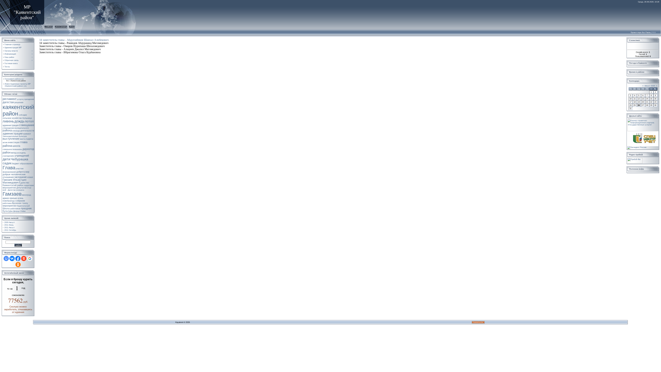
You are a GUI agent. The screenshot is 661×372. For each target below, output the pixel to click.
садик (7, 163)
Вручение (17, 203)
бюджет (15, 163)
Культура (23, 136)
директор (28, 149)
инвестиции (13, 142)
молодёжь (21, 153)
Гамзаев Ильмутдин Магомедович (14, 181)
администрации (13, 133)
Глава (9, 167)
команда (16, 131)
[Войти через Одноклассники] (18, 264)
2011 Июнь (9, 225)
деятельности (27, 131)
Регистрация (61, 26)
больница (27, 118)
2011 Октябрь (10, 230)
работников (15, 209)
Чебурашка (19, 159)
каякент (27, 133)
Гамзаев (12, 194)
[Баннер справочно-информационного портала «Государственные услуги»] (642, 120)
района (7, 130)
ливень (8, 121)
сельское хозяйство (12, 118)
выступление (11, 138)
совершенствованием (12, 149)
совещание (26, 125)
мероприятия (9, 188)
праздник (26, 208)
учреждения (28, 99)
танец (25, 203)
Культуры (8, 211)
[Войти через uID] (6, 258)
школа (16, 145)
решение (18, 102)
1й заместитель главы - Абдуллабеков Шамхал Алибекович (74, 39)
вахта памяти (26, 139)
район (7, 152)
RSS (654, 32)
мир (27, 171)
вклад (14, 153)
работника (7, 203)
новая (30, 177)
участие (20, 168)
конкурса (20, 190)
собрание (20, 200)
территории (29, 185)
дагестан (8, 102)
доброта (20, 171)
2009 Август (9, 222)
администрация (11, 125)
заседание (20, 177)
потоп (29, 121)
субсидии (23, 115)
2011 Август (9, 227)
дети (6, 159)
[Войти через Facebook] (17, 258)
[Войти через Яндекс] (23, 258)
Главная (48, 26)
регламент (10, 99)
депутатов (21, 188)
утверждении (8, 128)
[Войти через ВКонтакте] (12, 258)
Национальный (23, 206)
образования (26, 163)
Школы (6, 208)
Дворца (16, 211)
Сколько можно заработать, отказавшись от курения (18, 309)
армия (6, 198)
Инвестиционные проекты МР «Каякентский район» (18, 85)
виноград (26, 195)
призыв (13, 198)
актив (5, 142)
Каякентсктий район (13, 185)
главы (23, 211)
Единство (24, 182)
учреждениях (8, 156)
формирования (9, 172)
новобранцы (9, 201)
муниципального (21, 128)
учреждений (22, 155)
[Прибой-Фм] (635, 159)
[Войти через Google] (30, 258)
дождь (19, 121)
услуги (20, 99)
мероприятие (9, 205)
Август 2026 (649, 86)
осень (20, 198)
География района (13, 79)
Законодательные (10, 136)
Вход (72, 26)
